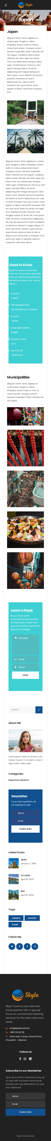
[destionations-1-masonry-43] (25, 570)
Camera (16, 918)
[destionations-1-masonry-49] (25, 448)
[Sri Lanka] (13, 879)
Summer (32, 918)
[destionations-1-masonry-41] (25, 529)
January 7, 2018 (28, 863)
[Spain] (13, 863)
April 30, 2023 (27, 879)
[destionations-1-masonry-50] (25, 489)
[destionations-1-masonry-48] (25, 416)
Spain (24, 859)
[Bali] (13, 895)
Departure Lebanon (18, 780)
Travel (15, 924)
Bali (23, 891)
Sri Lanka (25, 875)
